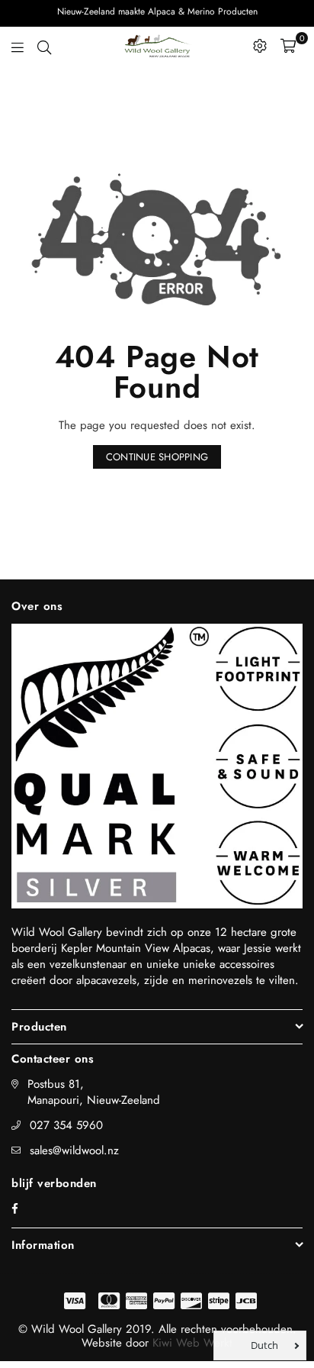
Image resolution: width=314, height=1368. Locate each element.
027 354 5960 (66, 1125)
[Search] (44, 45)
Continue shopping (157, 457)
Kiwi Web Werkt (192, 1342)
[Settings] (260, 45)
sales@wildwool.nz (74, 1150)
